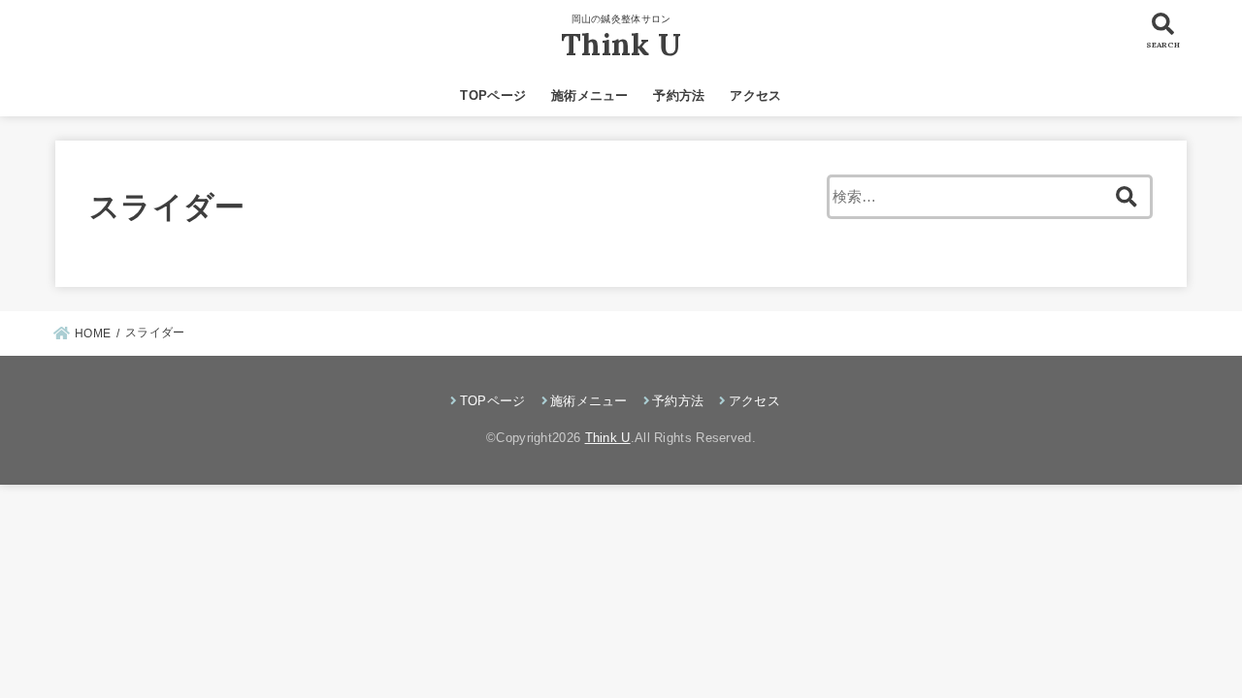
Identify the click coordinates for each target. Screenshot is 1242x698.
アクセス (755, 95)
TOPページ (493, 95)
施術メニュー (590, 95)
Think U (621, 44)
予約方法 (678, 95)
